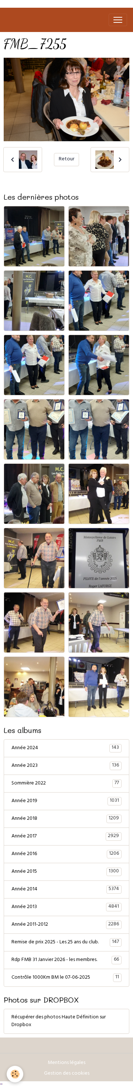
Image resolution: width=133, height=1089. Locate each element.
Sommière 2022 (65, 783)
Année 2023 (65, 766)
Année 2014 (65, 889)
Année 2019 (65, 801)
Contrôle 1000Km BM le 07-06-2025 (65, 977)
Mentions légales (66, 1063)
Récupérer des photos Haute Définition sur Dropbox (58, 1021)
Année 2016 (65, 854)
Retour (66, 159)
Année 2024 (65, 748)
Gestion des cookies (66, 1074)
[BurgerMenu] (118, 20)
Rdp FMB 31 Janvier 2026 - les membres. (65, 960)
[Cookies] (15, 1074)
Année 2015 (65, 871)
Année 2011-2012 (65, 924)
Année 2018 (65, 819)
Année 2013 (65, 907)
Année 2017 (65, 836)
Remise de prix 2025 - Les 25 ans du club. (65, 942)
